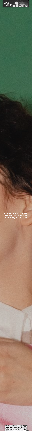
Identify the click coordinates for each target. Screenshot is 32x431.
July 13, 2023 (14, 220)
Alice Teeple (17, 220)
